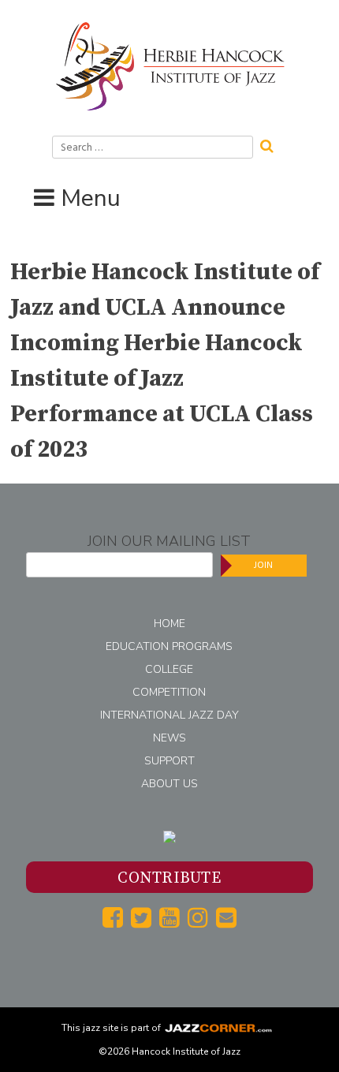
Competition (169, 692)
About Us (169, 783)
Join (263, 565)
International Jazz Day (169, 715)
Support (169, 760)
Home (169, 623)
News (169, 737)
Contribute (169, 878)
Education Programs (169, 646)
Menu (91, 198)
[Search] (272, 144)
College (169, 669)
